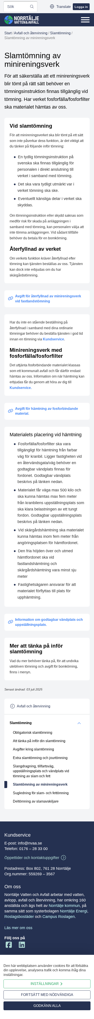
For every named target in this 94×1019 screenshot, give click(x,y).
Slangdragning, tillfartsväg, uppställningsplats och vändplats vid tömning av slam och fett (41, 771)
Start (8, 33)
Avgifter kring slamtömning (33, 749)
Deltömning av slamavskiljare (36, 801)
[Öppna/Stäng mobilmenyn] (85, 20)
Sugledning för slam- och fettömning (41, 793)
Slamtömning (60, 33)
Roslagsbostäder (19, 916)
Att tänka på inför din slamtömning (39, 741)
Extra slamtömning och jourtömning (40, 758)
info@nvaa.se (30, 843)
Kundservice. (21, 388)
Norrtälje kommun (64, 905)
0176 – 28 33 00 (33, 848)
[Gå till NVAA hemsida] (21, 19)
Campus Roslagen (58, 916)
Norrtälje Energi (73, 911)
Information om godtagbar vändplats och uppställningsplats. (49, 622)
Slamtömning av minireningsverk (40, 784)
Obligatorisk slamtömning (32, 732)
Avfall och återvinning (30, 33)
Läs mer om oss (18, 928)
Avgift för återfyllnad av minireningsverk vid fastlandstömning (48, 298)
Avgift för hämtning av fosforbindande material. (46, 411)
